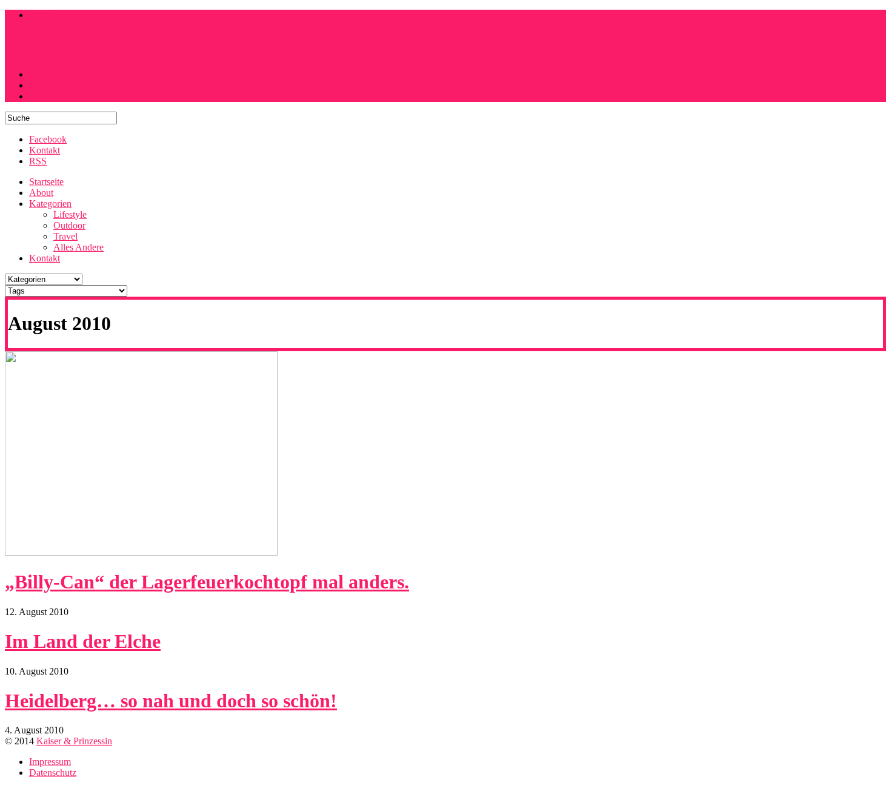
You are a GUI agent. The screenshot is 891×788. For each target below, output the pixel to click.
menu (39, 15)
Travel (65, 236)
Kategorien (50, 203)
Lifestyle (70, 214)
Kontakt (44, 96)
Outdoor (69, 225)
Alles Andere (78, 247)
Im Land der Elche (83, 641)
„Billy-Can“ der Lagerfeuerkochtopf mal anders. (207, 582)
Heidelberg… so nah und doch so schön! (171, 701)
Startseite (46, 74)
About (41, 85)
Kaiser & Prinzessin (74, 741)
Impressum (50, 761)
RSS (38, 161)
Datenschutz (52, 772)
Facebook (48, 139)
